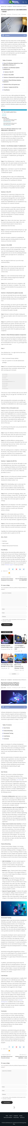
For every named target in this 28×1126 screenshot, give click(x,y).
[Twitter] (12, 569)
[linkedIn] (20, 569)
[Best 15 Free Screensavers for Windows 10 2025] (21, 658)
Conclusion (6, 739)
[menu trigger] (3, 2)
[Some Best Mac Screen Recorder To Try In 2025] (7, 658)
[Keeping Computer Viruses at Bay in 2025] (7, 639)
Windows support (9, 564)
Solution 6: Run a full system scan (12, 84)
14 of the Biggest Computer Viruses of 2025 (20, 647)
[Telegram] (23, 569)
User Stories (7, 728)
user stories (19, 779)
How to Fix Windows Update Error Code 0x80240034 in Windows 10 (13, 64)
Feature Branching (8, 730)
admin (4, 14)
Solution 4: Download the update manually (14, 77)
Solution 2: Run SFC (9, 72)
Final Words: (7, 90)
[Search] (25, 2)
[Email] (9, 572)
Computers (9, 14)
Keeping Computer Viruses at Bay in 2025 (7, 646)
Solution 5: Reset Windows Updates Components (12, 81)
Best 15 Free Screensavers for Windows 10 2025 (19, 666)
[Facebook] (14, 35)
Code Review (7, 736)
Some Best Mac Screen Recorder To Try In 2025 (7, 665)
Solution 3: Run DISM (9, 75)
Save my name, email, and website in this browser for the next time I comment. (14, 620)
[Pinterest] (16, 569)
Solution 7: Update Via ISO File (11, 87)
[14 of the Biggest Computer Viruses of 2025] (21, 639)
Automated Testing (8, 733)
